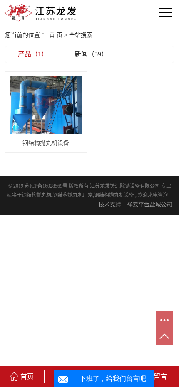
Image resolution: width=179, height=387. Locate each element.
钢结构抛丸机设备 (45, 143)
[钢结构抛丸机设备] (46, 105)
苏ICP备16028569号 (46, 186)
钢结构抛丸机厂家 (73, 195)
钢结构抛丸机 (37, 195)
